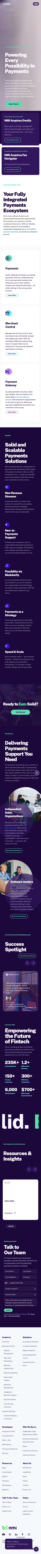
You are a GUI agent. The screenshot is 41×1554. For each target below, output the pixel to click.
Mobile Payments (29, 1350)
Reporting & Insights (8, 1378)
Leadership (27, 1472)
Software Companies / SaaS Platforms (31, 1440)
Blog (3, 1468)
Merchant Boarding (10, 1373)
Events (25, 1481)
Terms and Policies (29, 1502)
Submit (8, 1310)
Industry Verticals (29, 1455)
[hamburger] (36, 3)
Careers (25, 1485)
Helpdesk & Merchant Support (10, 1393)
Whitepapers (6, 1485)
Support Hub (6, 1511)
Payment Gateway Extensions (10, 1417)
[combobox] (6, 1283)
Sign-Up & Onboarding (8, 1359)
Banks (25, 1446)
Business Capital (10, 1399)
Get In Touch (13, 104)
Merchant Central (8, 1346)
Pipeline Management (8, 1352)
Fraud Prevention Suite (29, 1363)
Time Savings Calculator (8, 1405)
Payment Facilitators (30, 1451)
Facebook (22, 1534)
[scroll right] (33, 963)
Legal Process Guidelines (28, 1512)
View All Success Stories (27, 956)
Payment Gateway (8, 1411)
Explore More (12, 295)
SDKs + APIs (6, 1440)
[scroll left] (27, 963)
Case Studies (7, 1472)
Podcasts (5, 1481)
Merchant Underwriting (8, 1366)
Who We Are (27, 1468)
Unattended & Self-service (30, 1356)
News (25, 1476)
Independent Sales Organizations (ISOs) (30, 1433)
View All (10, 1226)
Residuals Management (8, 1386)
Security (5, 1453)
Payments (5, 1342)
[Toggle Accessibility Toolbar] (37, 773)
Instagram (29, 1534)
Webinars (5, 1489)
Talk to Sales (6, 1502)
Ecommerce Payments (31, 1342)
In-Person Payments (30, 1346)
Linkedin (16, 1534)
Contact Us (27, 1489)
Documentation (7, 1436)
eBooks (4, 1476)
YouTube (3, 1534)
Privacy (25, 1507)
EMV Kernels (6, 1444)
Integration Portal (8, 1431)
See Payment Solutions (13, 850)
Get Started (20, 712)
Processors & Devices (9, 1449)
